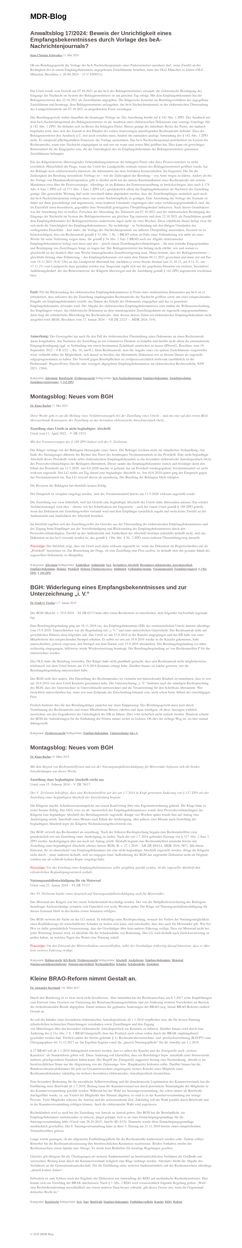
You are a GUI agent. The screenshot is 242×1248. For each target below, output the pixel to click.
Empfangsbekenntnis (155, 378)
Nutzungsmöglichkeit (81, 964)
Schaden (121, 964)
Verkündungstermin (139, 569)
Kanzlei (159, 1202)
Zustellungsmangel (185, 569)
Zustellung (153, 964)
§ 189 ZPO (44, 573)
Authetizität (98, 565)
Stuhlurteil (120, 569)
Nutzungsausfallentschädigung (48, 964)
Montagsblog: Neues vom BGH (71, 396)
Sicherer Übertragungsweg (96, 569)
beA (108, 565)
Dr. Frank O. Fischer (42, 603)
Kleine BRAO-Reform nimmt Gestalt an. (83, 978)
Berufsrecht (66, 378)
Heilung (61, 569)
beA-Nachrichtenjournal (127, 378)
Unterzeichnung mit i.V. (124, 733)
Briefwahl (96, 1202)
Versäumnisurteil (163, 569)
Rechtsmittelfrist (105, 964)
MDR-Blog (48, 16)
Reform (177, 1202)
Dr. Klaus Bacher (40, 405)
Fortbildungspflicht (141, 1202)
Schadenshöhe (136, 964)
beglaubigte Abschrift (126, 565)
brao (86, 1202)
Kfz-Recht (69, 960)
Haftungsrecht (53, 960)
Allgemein (51, 378)
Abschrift (121, 960)
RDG (168, 1202)
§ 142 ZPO (67, 382)
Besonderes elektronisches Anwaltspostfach (166, 565)
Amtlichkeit (82, 565)
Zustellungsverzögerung (44, 382)
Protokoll (73, 569)
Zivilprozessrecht (84, 378)
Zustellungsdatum (180, 378)
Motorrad (177, 960)
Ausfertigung (136, 960)
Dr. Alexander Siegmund (45, 988)
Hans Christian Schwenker (46, 55)
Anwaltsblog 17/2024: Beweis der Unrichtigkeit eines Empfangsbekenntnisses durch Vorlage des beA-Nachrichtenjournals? (101, 39)
